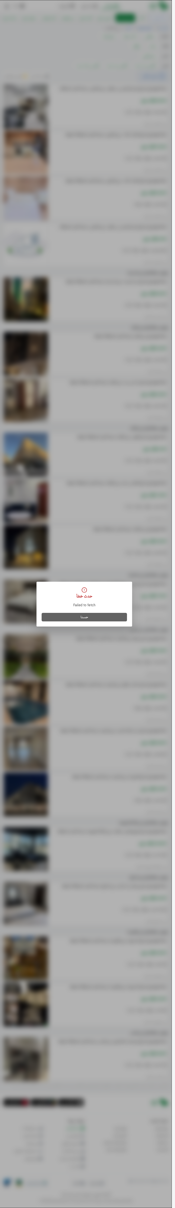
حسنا (84, 617)
